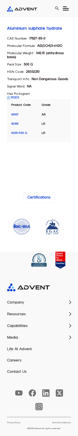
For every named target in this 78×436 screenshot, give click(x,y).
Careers (14, 360)
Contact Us (17, 371)
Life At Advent (19, 349)
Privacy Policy (14, 422)
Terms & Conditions (61, 422)
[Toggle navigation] (66, 8)
